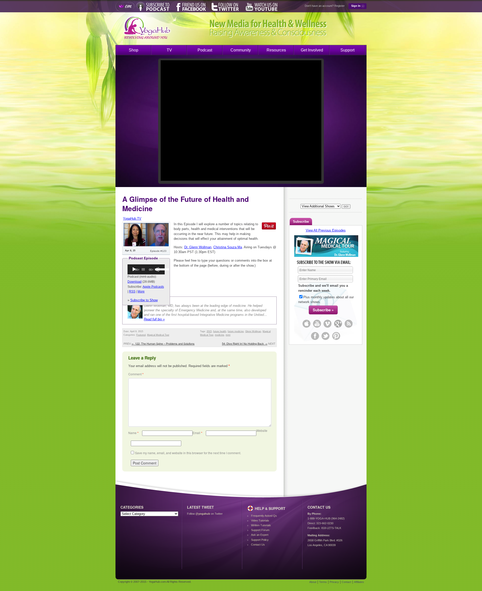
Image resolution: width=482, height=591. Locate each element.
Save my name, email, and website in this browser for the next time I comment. (188, 453)
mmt (228, 335)
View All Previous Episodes (326, 230)
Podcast (205, 50)
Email (197, 433)
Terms (323, 581)
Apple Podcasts (153, 286)
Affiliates (359, 581)
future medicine (236, 331)
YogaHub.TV (132, 218)
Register (339, 5)
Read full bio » (154, 319)
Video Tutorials (260, 520)
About (312, 581)
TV (169, 50)
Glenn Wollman (253, 331)
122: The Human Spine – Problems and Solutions (163, 343)
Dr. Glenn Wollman (197, 247)
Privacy (334, 581)
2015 (209, 331)
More (141, 291)
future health (219, 331)
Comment (136, 374)
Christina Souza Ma (227, 247)
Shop (133, 50)
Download (135, 281)
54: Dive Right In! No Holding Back (244, 343)
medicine (219, 335)
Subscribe (301, 221)
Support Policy (260, 539)
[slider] (159, 268)
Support (347, 50)
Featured (141, 335)
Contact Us (258, 544)
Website (261, 430)
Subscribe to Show (144, 300)
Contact (346, 581)
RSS (132, 291)
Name (133, 433)
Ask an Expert (259, 534)
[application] (146, 269)
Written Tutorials (261, 525)
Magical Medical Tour (158, 335)
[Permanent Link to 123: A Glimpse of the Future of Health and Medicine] (146, 245)
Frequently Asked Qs (264, 515)
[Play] (134, 269)
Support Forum (260, 529)
